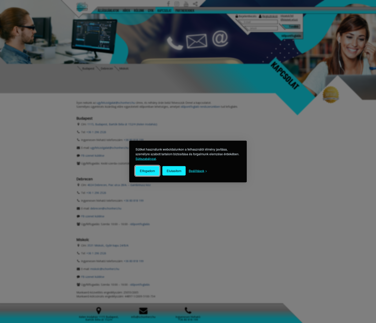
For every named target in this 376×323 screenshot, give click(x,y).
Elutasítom (174, 171)
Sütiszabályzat (146, 158)
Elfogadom (147, 171)
